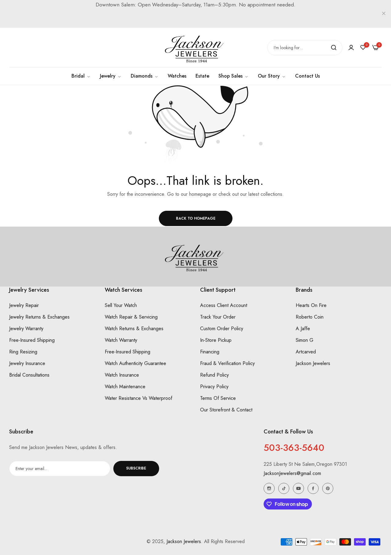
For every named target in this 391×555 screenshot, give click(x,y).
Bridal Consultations (29, 375)
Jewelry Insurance (27, 363)
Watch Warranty (121, 340)
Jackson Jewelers (313, 363)
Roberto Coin (309, 317)
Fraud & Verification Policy (227, 363)
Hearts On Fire (311, 305)
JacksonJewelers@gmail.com (292, 473)
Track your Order (218, 317)
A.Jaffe (303, 328)
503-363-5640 (294, 447)
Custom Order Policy (221, 328)
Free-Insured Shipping (32, 340)
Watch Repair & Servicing (131, 317)
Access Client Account (223, 305)
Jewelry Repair (24, 305)
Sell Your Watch (121, 305)
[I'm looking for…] (333, 47)
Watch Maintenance (125, 386)
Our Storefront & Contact (226, 410)
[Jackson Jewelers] (195, 47)
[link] (233, 76)
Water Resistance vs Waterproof (138, 398)
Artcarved (306, 352)
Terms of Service (218, 398)
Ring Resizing (23, 352)
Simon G (304, 340)
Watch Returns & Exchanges (134, 328)
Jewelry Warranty (26, 328)
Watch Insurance (122, 375)
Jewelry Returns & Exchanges (39, 317)
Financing (209, 352)
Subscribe (136, 468)
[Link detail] (269, 488)
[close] (383, 14)
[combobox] (304, 47)
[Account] (351, 47)
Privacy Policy (214, 386)
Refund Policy (214, 375)
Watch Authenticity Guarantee (135, 363)
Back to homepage (195, 218)
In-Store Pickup (216, 340)
